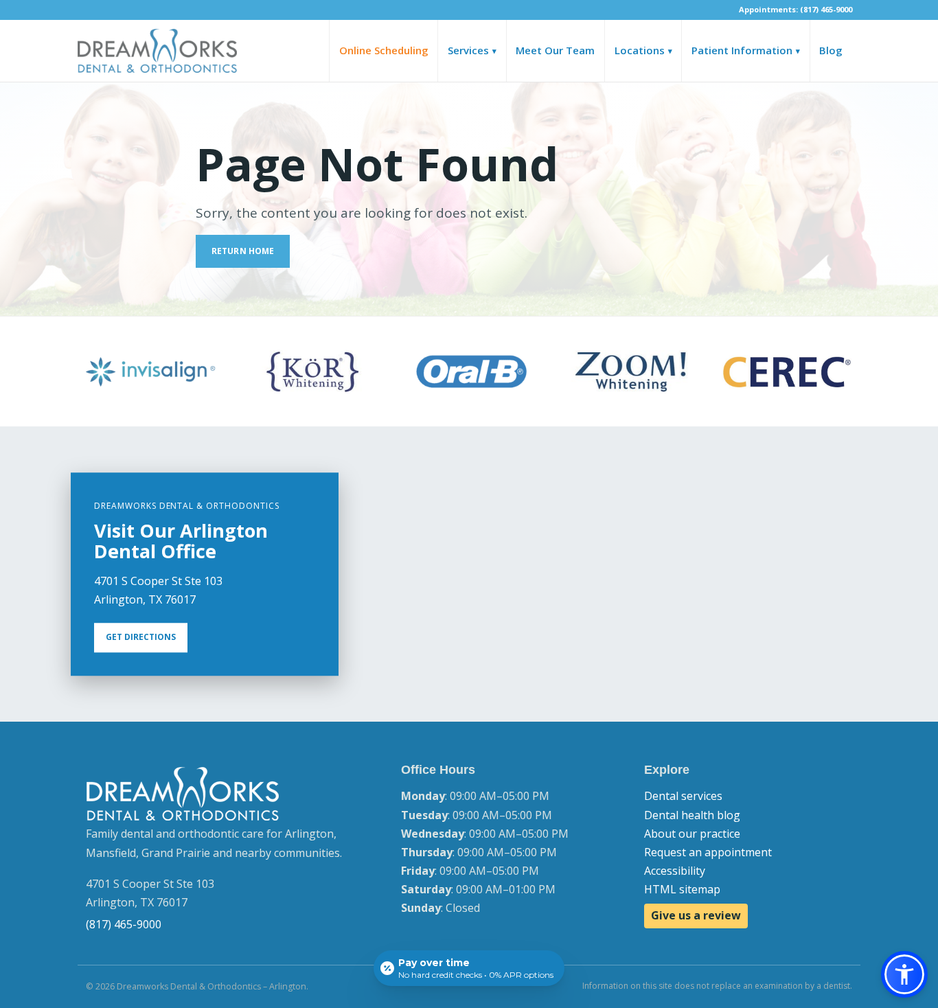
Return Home (242, 251)
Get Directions (141, 637)
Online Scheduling (383, 50)
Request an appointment (708, 852)
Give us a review (696, 915)
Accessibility (674, 870)
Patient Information (745, 50)
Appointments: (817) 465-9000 (795, 9)
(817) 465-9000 (123, 924)
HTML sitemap (682, 889)
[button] (904, 974)
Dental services (683, 795)
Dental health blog (692, 815)
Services (472, 50)
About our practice (692, 833)
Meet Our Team (555, 50)
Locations (643, 50)
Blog (831, 50)
